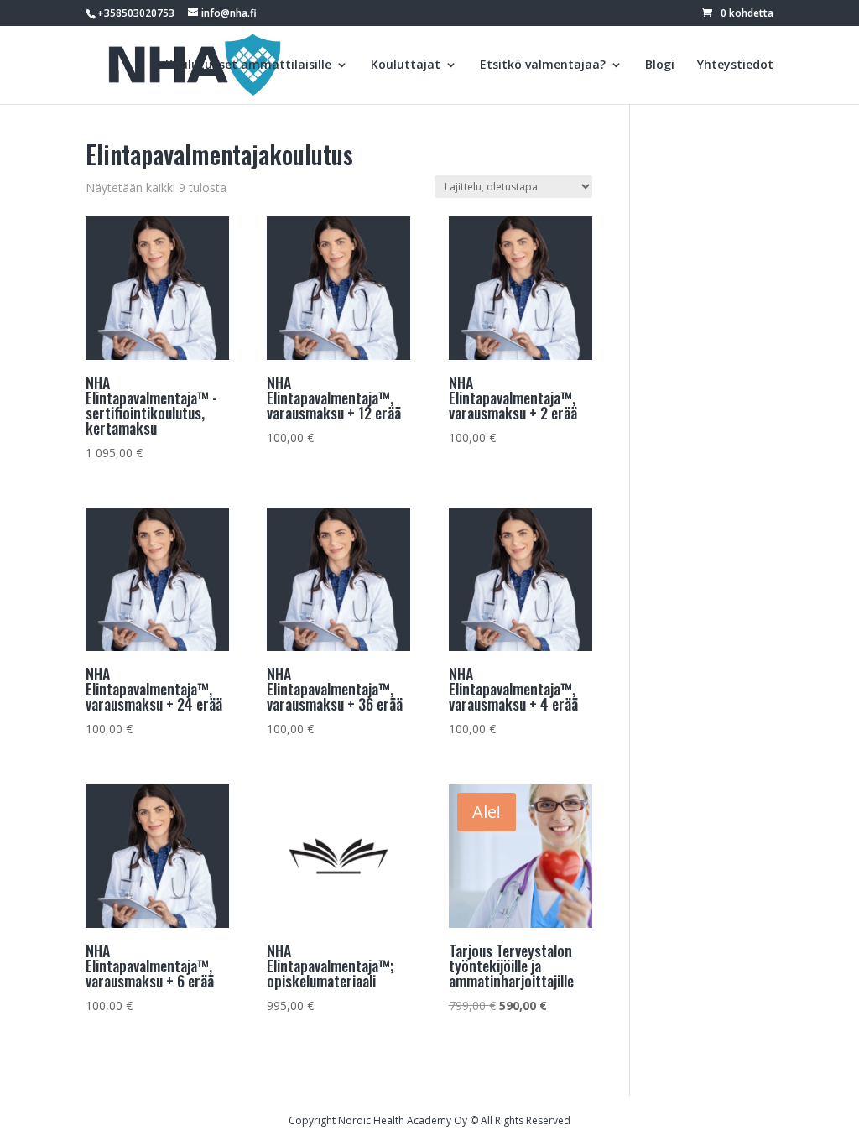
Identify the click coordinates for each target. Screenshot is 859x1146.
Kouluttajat (405, 65)
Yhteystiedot (735, 65)
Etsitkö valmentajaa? (543, 65)
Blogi (659, 65)
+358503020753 (135, 13)
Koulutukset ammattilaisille (248, 65)
